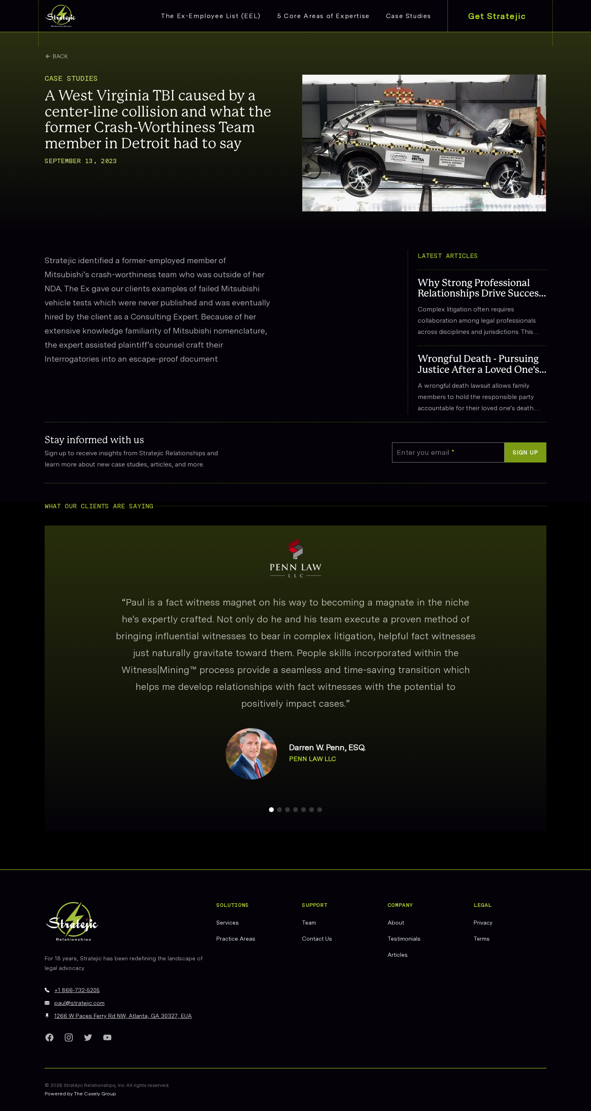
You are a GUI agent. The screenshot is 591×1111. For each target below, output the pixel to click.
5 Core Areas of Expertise (323, 16)
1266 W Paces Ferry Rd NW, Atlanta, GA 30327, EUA (123, 1016)
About (396, 922)
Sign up (525, 452)
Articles (398, 954)
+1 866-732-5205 (77, 990)
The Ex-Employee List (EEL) (211, 16)
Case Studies (408, 16)
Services (227, 922)
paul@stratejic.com (79, 1003)
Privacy (483, 922)
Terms (482, 938)
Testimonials (404, 938)
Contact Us (317, 938)
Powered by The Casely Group (80, 1094)
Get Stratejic (497, 16)
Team (309, 922)
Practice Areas (235, 938)
